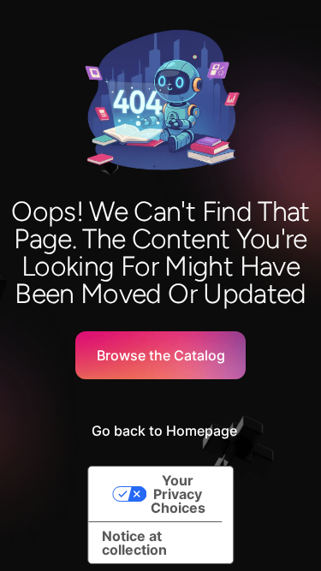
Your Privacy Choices (178, 494)
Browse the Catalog (161, 355)
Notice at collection (134, 542)
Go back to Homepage (164, 430)
